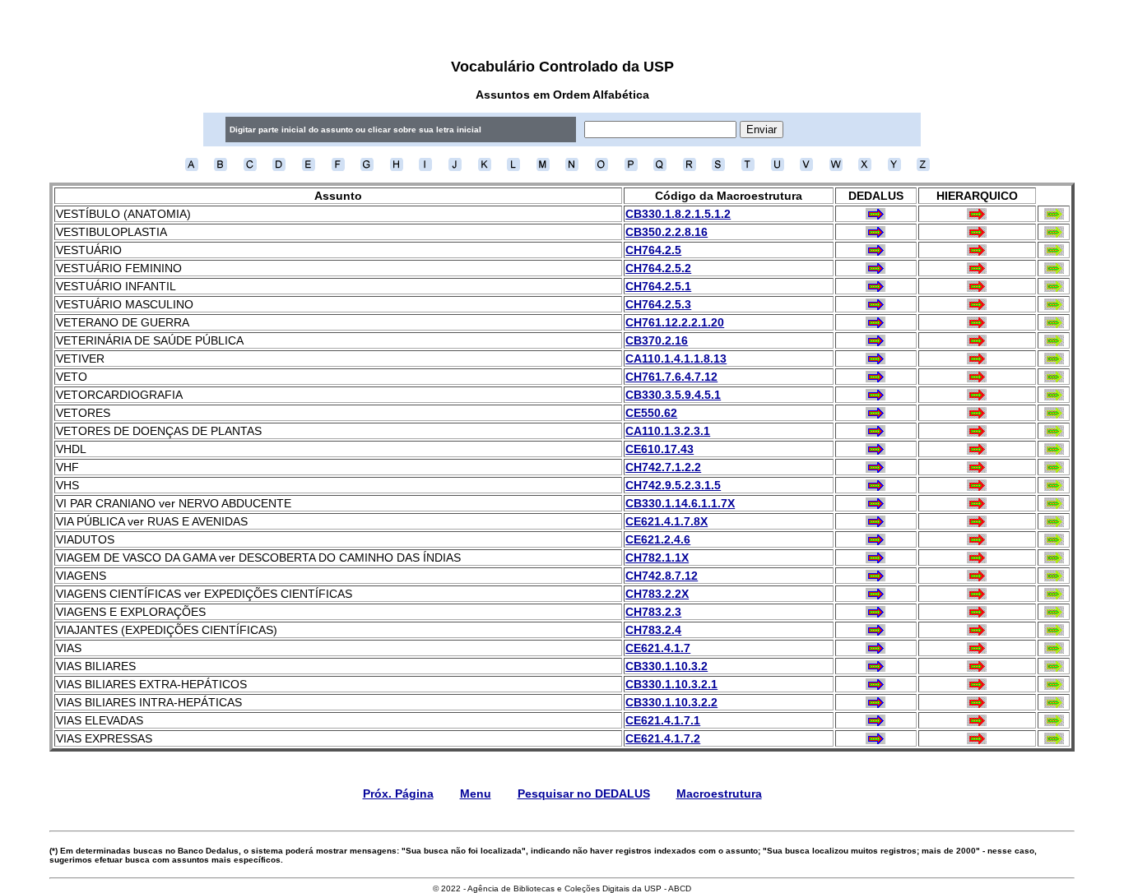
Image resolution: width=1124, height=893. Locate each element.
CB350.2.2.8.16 (666, 231)
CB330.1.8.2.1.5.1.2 (678, 213)
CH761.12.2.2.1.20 (674, 322)
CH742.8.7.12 (661, 575)
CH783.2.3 (653, 611)
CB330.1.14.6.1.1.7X (680, 503)
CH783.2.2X (657, 593)
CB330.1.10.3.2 (666, 666)
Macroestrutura (719, 793)
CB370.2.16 (656, 340)
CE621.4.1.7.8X (666, 521)
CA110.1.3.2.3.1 (667, 430)
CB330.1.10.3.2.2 (671, 702)
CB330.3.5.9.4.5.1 (673, 394)
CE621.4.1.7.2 (662, 738)
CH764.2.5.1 (658, 286)
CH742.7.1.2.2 (663, 467)
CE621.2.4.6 (657, 539)
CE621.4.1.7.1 (662, 720)
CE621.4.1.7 (657, 648)
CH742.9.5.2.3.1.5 (673, 485)
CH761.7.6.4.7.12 (671, 376)
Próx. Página (398, 793)
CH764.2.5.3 (658, 304)
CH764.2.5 (653, 250)
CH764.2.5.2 (658, 268)
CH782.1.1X (657, 557)
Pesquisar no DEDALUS (584, 793)
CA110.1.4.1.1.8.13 (676, 358)
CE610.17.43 (659, 449)
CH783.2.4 (653, 629)
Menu (475, 793)
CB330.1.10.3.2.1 (671, 684)
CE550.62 (651, 412)
